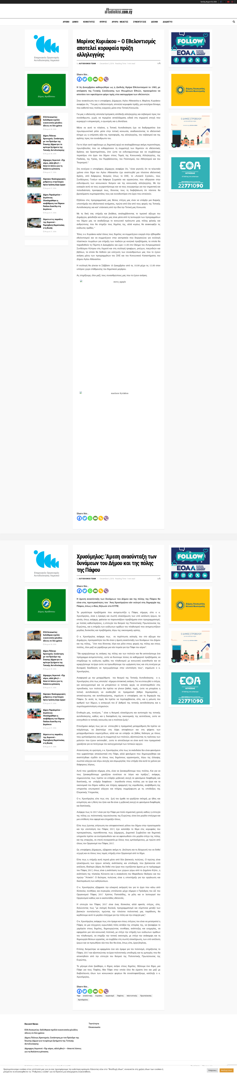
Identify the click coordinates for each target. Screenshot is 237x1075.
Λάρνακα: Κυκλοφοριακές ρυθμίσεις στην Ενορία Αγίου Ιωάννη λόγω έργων (54, 182)
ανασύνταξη (87, 996)
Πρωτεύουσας (146, 996)
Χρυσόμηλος (83, 1000)
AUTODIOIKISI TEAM (87, 63)
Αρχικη (66, 22)
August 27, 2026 (50, 172)
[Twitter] (84, 79)
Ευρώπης (98, 996)
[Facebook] (79, 79)
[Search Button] (234, 21)
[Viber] (106, 79)
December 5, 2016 (107, 63)
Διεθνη (154, 22)
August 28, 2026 (50, 129)
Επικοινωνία (94, 1027)
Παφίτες (120, 996)
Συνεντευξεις (139, 22)
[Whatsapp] (90, 79)
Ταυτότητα (94, 1024)
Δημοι (75, 22)
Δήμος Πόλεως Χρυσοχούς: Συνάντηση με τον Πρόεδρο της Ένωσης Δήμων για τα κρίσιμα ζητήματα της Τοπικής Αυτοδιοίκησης (52, 1041)
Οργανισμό (110, 996)
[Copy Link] (100, 79)
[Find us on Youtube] (228, 2)
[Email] (95, 79)
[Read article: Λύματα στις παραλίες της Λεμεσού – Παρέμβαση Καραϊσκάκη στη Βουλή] (34, 223)
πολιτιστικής (132, 996)
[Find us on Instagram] (232, 2)
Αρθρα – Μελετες (120, 22)
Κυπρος (103, 22)
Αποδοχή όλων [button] (226, 1070)
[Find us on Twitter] (224, 2)
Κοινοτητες (89, 22)
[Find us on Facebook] (221, 2)
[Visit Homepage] (118, 11)
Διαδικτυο (167, 22)
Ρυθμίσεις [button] (212, 1070)
